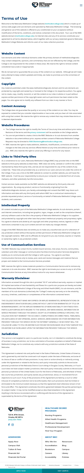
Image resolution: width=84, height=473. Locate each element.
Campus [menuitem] (65, 449)
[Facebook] (9, 424)
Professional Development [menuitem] (57, 427)
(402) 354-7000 (14, 420)
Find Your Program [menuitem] (53, 431)
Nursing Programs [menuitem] (53, 415)
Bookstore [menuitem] (50, 449)
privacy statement (38, 132)
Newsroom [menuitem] (67, 442)
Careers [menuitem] (48, 453)
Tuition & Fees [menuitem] (14, 449)
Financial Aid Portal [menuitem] (17, 457)
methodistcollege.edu (54, 24)
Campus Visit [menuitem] (14, 445)
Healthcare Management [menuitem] (56, 423)
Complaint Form (67, 465)
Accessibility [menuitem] (50, 457)
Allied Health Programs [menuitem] (55, 419)
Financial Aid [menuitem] (13, 453)
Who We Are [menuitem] (51, 442)
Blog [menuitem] (64, 445)
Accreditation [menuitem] (51, 445)
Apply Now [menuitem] (13, 442)
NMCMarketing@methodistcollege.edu (45, 141)
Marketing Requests (54, 465)
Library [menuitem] (65, 453)
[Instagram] (12, 424)
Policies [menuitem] (65, 457)
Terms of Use (11, 467)
